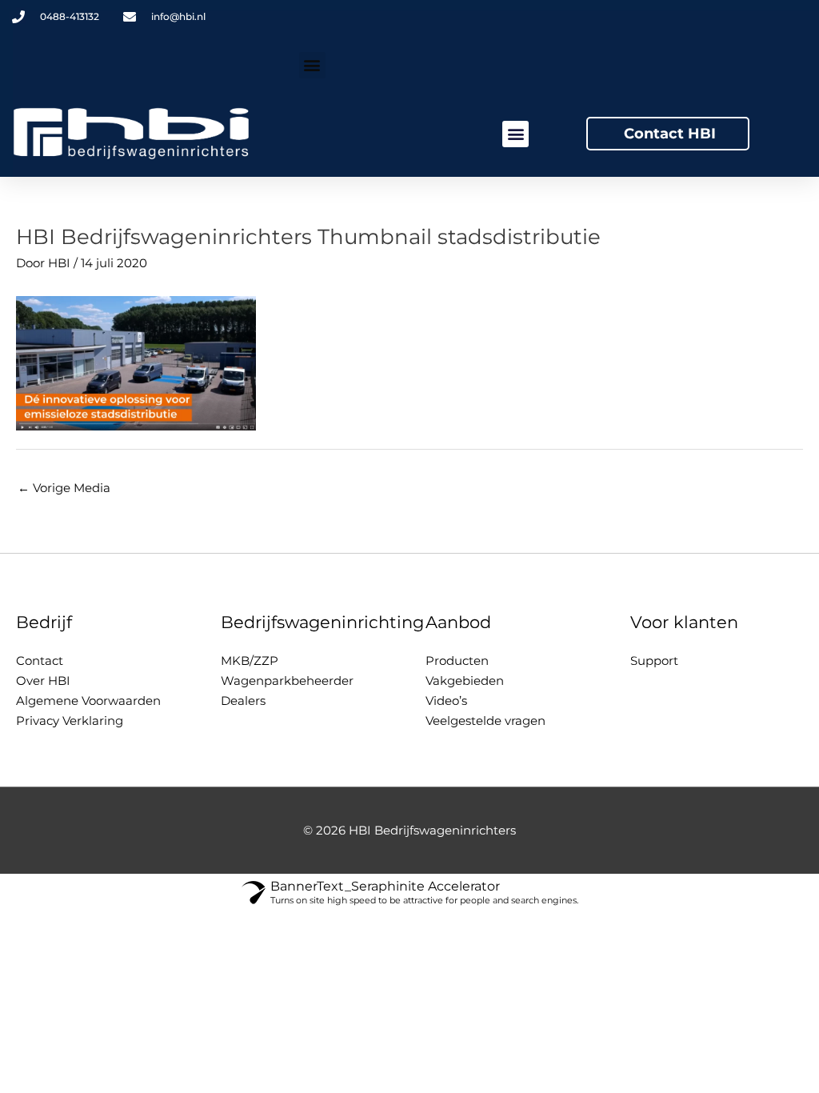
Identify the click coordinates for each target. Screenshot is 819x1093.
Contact (39, 660)
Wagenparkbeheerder (287, 680)
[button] (312, 65)
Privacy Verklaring (69, 720)
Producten (457, 660)
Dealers (243, 700)
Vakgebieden (464, 680)
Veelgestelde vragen (485, 720)
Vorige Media (64, 487)
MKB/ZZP (249, 660)
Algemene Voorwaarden (88, 700)
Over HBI (43, 680)
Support (654, 660)
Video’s (446, 700)
